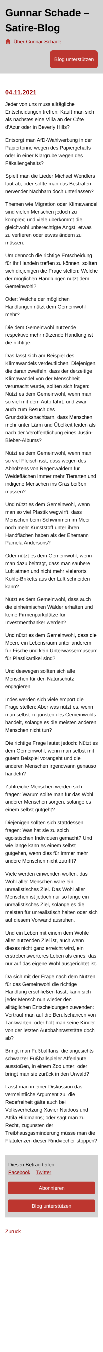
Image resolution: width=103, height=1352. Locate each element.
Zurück (13, 1231)
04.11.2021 (20, 92)
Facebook (19, 1172)
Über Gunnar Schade (37, 41)
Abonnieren (51, 1188)
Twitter (43, 1172)
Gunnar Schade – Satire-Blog (47, 20)
